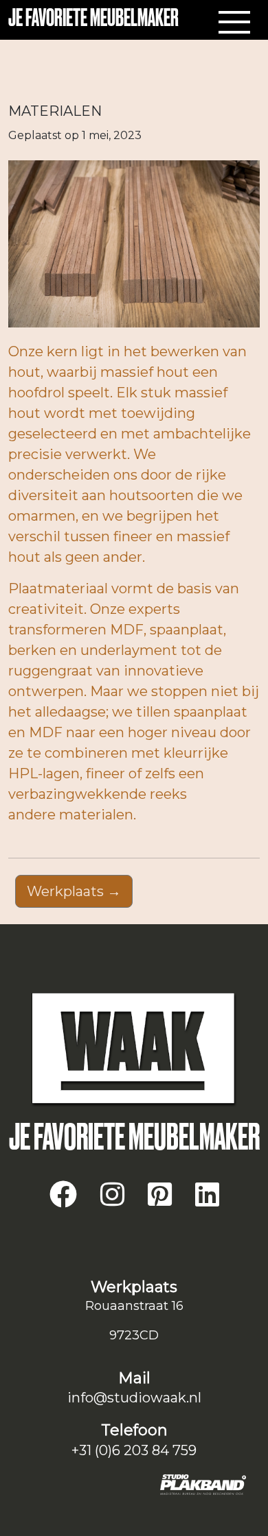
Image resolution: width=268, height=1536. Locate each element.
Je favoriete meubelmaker (93, 19)
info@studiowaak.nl (134, 1397)
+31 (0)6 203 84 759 (134, 1450)
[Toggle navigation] (234, 22)
